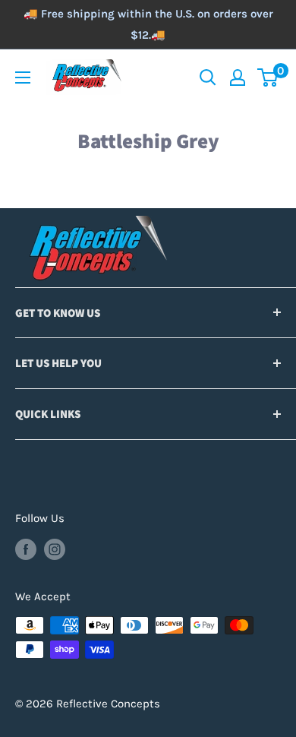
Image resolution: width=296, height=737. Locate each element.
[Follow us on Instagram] (54, 549)
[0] (268, 77)
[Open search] (208, 77)
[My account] (237, 77)
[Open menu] (22, 77)
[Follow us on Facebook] (25, 549)
